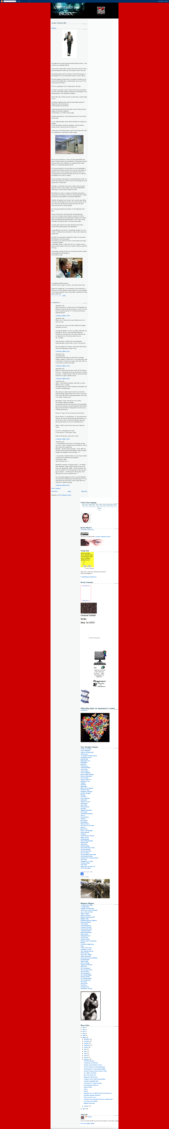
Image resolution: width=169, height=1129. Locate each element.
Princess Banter (85, 824)
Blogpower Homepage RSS (88, 917)
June (85, 1051)
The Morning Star (85, 973)
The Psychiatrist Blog (86, 856)
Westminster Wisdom (86, 988)
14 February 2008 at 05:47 (63, 485)
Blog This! (83, 764)
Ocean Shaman (85, 817)
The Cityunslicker (85, 968)
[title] (82, 875)
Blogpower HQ (84, 919)
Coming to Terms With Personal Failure (94, 1079)
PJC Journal (84, 820)
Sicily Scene (84, 966)
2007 (84, 1109)
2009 (84, 1035)
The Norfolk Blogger (86, 975)
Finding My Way (85, 781)
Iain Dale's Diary (85, 790)
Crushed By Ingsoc (86, 931)
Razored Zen (84, 829)
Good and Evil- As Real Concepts (93, 1083)
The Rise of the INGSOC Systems (93, 1065)
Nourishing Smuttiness (87, 813)
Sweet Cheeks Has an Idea (88, 848)
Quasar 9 (83, 827)
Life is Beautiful (85, 798)
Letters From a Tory (86, 948)
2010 (84, 1033)
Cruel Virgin (84, 769)
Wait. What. (84, 865)
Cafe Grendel (84, 924)
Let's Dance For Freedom (90, 1101)
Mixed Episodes (85, 807)
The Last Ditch (85, 971)
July (85, 1049)
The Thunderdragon (86, 978)
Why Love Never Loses (90, 1097)
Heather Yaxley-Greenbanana (88, 941)
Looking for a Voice (86, 949)
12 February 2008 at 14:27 (63, 351)
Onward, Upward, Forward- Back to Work (95, 1071)
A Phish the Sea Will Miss (91, 1063)
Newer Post (54, 491)
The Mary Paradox (89, 1061)
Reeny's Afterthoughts (87, 830)
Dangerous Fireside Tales (90, 1077)
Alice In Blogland (85, 750)
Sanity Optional (85, 832)
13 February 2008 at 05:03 (63, 378)
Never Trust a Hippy (86, 954)
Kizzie (82, 946)
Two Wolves (84, 985)
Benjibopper (84, 762)
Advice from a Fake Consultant (89, 910)
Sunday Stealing (85, 846)
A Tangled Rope (85, 907)
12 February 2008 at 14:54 (63, 366)
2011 (84, 1031)
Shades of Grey (85, 837)
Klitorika (83, 795)
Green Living (84, 937)
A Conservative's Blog (86, 905)
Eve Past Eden (84, 778)
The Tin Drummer (86, 980)
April (85, 1055)
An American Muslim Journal (89, 756)
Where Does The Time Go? (88, 866)
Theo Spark (84, 982)
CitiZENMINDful (85, 767)
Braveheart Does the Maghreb (89, 920)
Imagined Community (87, 791)
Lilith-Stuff (84, 800)
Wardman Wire (85, 987)
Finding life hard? (85, 936)
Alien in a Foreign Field (87, 752)
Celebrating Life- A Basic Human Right (94, 1069)
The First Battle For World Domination (94, 1067)
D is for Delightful (85, 773)
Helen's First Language (87, 788)
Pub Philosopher (85, 959)
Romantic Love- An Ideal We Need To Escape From (98, 1093)
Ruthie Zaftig (84, 961)
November (87, 1041)
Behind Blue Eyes (85, 761)
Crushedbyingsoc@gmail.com (88, 577)
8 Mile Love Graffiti (86, 749)
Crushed (89, 1117)
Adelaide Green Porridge (87, 908)
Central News (84, 766)
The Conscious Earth (86, 970)
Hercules (83, 942)
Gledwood (83, 785)
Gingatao (83, 783)
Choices (86, 1091)
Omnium (83, 819)
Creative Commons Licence (103, 536)
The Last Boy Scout (86, 851)
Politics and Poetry (86, 915)
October (86, 1043)
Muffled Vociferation (86, 810)
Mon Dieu (83, 808)
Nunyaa (83, 815)
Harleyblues (84, 786)
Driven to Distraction (86, 776)
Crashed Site (84, 710)
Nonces (54, 28)
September (87, 1045)
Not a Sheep (84, 812)
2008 (84, 1037)
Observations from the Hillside (89, 958)
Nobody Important (86, 956)
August (86, 1047)
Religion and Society (89, 1103)
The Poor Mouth (85, 977)
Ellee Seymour (84, 934)
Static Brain (84, 844)
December (87, 1039)
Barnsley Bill (84, 759)
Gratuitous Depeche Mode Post (92, 1095)
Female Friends (88, 1087)
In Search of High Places (87, 944)
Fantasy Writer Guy (86, 779)
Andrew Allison (85, 914)
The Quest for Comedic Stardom (89, 858)
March (86, 1057)
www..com (85, 585)
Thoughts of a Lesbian (87, 861)
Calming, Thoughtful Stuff (91, 1081)
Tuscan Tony (84, 983)
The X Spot (84, 859)
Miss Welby (84, 805)
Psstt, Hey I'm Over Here (87, 825)
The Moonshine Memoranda (88, 854)
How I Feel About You (90, 1075)
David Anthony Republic (87, 774)
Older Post (84, 491)
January (86, 1106)
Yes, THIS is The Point (90, 1073)
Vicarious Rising (85, 863)
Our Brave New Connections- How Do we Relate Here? (98, 1099)
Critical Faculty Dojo (86, 929)
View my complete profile (87, 1123)
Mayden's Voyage (85, 802)
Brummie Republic (86, 922)
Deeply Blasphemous (86, 932)
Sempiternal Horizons (86, 965)
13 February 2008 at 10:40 (63, 439)
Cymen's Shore (85, 771)
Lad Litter (83, 796)
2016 (84, 1027)
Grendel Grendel (85, 939)
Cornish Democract (86, 925)
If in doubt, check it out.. (87, 530)
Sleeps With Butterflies (87, 841)
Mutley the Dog (85, 953)
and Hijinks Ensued (86, 757)
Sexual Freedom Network (87, 836)
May (85, 1053)
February (86, 1059)
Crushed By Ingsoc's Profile (87, 871)
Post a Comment (56, 488)
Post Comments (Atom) (65, 495)
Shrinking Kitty (85, 839)
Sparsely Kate (84, 842)
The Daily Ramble (85, 849)
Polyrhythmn (84, 822)
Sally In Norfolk (85, 963)
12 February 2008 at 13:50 (63, 316)
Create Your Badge (85, 876)
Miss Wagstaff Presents (87, 951)
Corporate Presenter (86, 927)
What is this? (86, 600)
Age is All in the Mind (87, 912)
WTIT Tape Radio (86, 868)
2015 (84, 1029)
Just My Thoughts (86, 793)
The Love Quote (85, 853)
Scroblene (83, 834)
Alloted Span (84, 754)
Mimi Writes (84, 803)
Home (69, 491)
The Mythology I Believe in (91, 1085)
